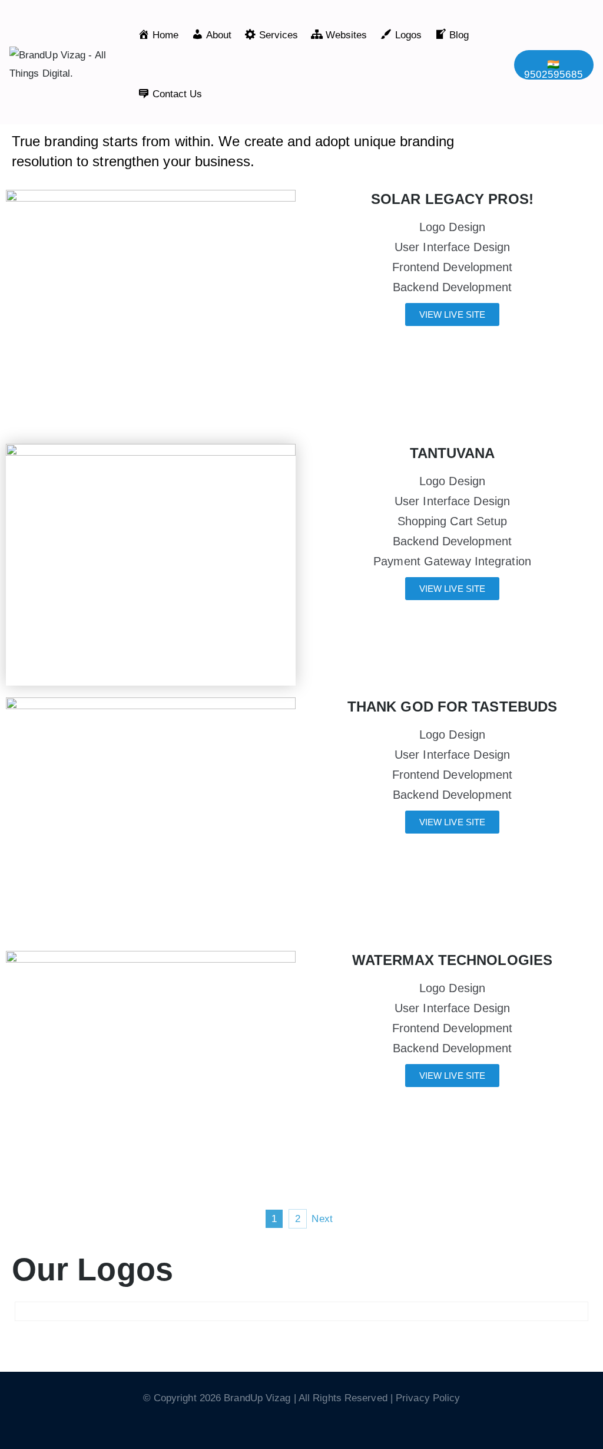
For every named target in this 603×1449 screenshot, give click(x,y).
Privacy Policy (428, 1398)
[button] (301, 1333)
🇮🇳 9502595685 (553, 69)
